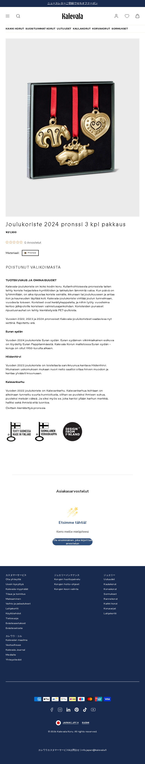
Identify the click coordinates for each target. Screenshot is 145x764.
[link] (116, 16)
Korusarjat (110, 609)
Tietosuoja (12, 618)
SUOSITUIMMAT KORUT (40, 29)
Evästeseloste (14, 628)
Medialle (11, 655)
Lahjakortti (12, 609)
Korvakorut (110, 589)
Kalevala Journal (15, 650)
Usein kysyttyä (15, 584)
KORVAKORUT (101, 29)
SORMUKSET (120, 29)
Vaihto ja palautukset (18, 604)
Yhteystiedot (14, 660)
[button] (7, 16)
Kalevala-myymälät (17, 589)
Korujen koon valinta (66, 589)
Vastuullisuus (13, 645)
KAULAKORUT (82, 29)
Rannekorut (111, 599)
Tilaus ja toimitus (15, 594)
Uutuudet (109, 579)
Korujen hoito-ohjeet (66, 584)
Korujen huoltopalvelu (67, 579)
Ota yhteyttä (13, 579)
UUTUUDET (64, 29)
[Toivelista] (126, 16)
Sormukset (110, 594)
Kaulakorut (110, 584)
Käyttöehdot (13, 613)
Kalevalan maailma (17, 640)
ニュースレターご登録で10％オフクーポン (72, 3)
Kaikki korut (110, 604)
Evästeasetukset (16, 623)
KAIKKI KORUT (15, 29)
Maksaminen (13, 599)
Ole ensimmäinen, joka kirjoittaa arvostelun (72, 541)
